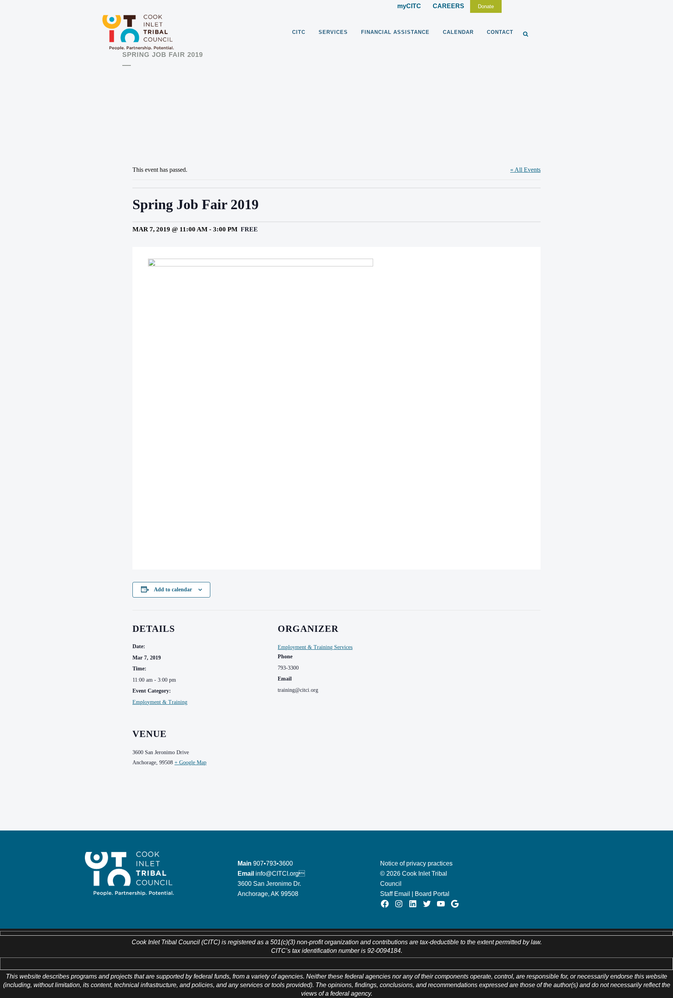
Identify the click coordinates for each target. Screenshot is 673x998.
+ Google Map (190, 762)
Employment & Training (159, 702)
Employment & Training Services (315, 647)
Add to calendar (173, 589)
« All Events (525, 169)
